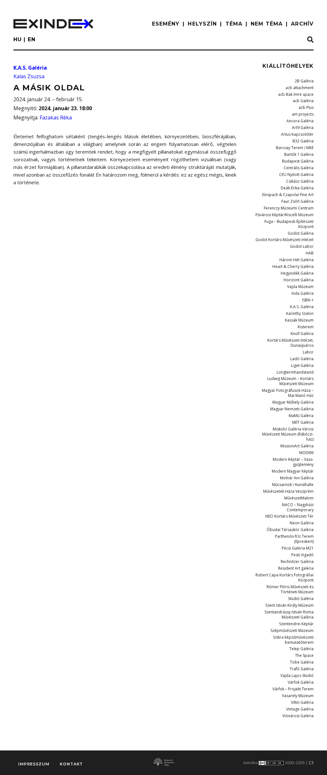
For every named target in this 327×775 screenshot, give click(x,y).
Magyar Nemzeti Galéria (292, 409)
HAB (310, 253)
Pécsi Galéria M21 (298, 548)
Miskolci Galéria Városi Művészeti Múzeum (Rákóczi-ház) (288, 434)
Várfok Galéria (301, 682)
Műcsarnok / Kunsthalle (293, 484)
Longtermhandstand (295, 372)
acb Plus (306, 107)
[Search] (310, 39)
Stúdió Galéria (301, 598)
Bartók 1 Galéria (299, 154)
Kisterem (306, 327)
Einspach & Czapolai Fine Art (288, 194)
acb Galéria (303, 100)
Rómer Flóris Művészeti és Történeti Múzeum (290, 589)
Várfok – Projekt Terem (293, 689)
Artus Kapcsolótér (297, 134)
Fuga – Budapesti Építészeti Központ (289, 224)
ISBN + (308, 300)
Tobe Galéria (302, 662)
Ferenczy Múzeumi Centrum (289, 208)
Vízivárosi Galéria (298, 715)
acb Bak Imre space (296, 94)
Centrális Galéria (299, 168)
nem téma (267, 24)
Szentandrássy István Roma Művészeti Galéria (289, 614)
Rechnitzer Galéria (297, 561)
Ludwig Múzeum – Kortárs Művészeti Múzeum (290, 381)
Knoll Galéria (302, 333)
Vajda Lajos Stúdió (297, 675)
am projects (303, 114)
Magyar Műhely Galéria (293, 402)
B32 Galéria (303, 141)
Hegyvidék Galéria (297, 273)
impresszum (33, 764)
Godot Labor (302, 246)
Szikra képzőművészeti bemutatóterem (293, 639)
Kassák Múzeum (299, 320)
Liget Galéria (302, 365)
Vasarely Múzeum (298, 695)
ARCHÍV (302, 24)
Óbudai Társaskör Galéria (290, 529)
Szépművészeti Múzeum (292, 630)
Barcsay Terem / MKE (295, 147)
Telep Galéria (301, 648)
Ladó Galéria (302, 358)
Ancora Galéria (300, 121)
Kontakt (71, 764)
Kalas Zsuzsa (28, 76)
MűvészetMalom (299, 498)
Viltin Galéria (302, 702)
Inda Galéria (303, 293)
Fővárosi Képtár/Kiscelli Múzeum (284, 214)
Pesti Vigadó (302, 555)
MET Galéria (303, 422)
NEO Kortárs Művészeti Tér (289, 516)
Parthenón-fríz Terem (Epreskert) (294, 539)
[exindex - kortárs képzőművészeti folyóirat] (53, 24)
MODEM (306, 452)
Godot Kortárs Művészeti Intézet (284, 239)
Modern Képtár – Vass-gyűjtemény (293, 462)
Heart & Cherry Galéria (293, 266)
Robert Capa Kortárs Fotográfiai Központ (284, 577)
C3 (311, 762)
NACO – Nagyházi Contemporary (298, 507)
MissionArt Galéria (297, 446)
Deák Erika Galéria (297, 188)
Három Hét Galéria (296, 259)
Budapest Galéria (298, 161)
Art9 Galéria (303, 127)
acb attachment (299, 87)
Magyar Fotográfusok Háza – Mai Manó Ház (288, 393)
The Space (304, 655)
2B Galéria (304, 81)
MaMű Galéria (301, 415)
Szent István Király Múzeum (289, 605)
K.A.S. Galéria (30, 67)
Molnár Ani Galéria (297, 478)
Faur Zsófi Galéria (297, 201)
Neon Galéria (302, 523)
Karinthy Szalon (300, 313)
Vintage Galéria (300, 709)
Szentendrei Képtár (296, 624)
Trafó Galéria (302, 669)
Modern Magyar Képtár (293, 471)
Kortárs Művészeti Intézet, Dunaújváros (290, 343)
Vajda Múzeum (300, 286)
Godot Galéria (301, 233)
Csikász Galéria (300, 181)
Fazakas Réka (56, 117)
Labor (308, 352)
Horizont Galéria (299, 280)
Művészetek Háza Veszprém (288, 491)
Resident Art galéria (296, 568)
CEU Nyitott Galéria (296, 174)
